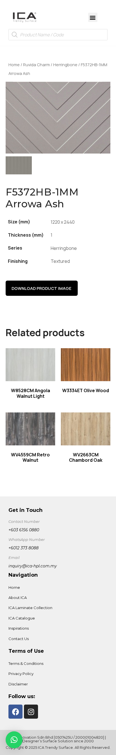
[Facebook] (15, 712)
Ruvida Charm (36, 64)
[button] (92, 17)
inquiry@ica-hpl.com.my (32, 566)
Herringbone (65, 64)
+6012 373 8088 (23, 547)
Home (14, 64)
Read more (30, 363)
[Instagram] (31, 712)
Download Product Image (42, 288)
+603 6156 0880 (23, 529)
